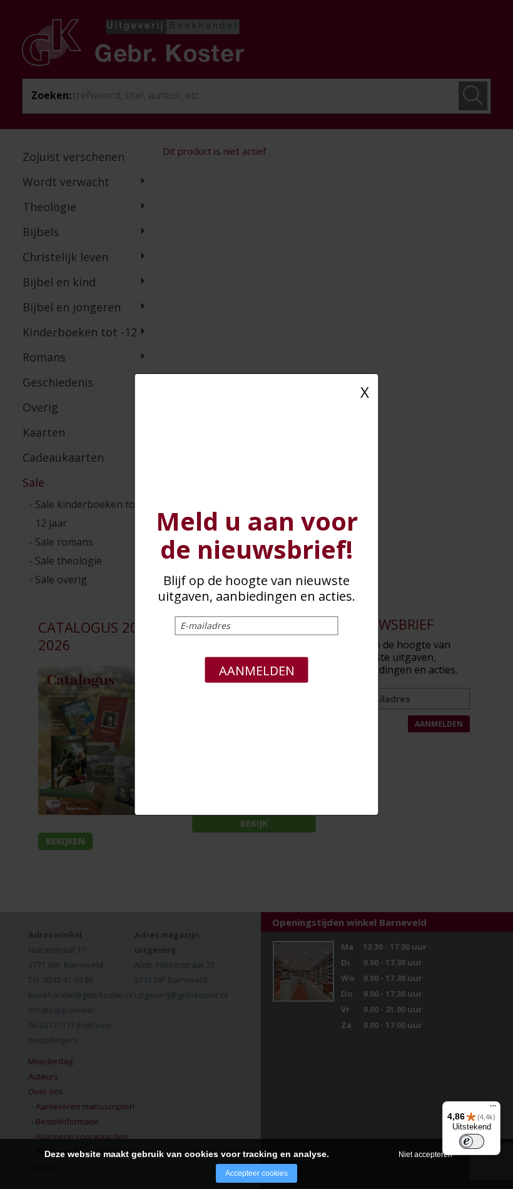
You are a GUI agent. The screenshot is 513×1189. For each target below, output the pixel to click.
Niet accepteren (425, 1154)
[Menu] (492, 1108)
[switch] (471, 1141)
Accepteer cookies (256, 1173)
